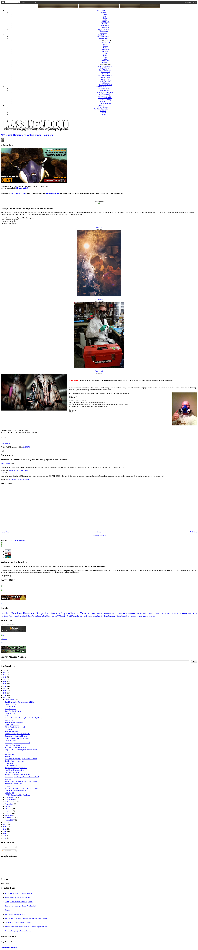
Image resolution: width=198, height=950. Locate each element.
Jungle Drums (18, 616)
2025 (5, 670)
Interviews (103, 33)
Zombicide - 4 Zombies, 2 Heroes (16, 736)
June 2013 (8, 808)
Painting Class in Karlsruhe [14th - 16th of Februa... (22, 781)
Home (99, 532)
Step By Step (105, 22)
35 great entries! (22, 188)
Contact (103, 113)
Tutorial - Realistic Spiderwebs (15, 914)
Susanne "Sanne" (105, 77)
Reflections (152, 616)
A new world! (9, 763)
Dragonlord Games (19, 193)
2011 (5, 824)
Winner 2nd (99, 299)
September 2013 (10, 802)
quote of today (9, 720)
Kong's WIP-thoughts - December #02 (17, 734)
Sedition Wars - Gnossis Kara (14, 761)
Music (83, 613)
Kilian (105, 55)
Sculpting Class (105, 101)
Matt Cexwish (105, 83)
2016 (5, 691)
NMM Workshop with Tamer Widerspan (18, 897)
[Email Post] (2, 451)
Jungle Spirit (27, 616)
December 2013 (10, 700)
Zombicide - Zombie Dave (13, 784)
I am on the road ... (11, 740)
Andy (105, 44)
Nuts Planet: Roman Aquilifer (14, 770)
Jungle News (187, 613)
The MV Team (103, 38)
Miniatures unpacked (173, 613)
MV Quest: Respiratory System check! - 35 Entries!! (22, 788)
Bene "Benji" (105, 74)
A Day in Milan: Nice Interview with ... (18, 738)
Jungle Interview (98, 616)
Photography (105, 25)
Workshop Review (94, 613)
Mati (2, 472)
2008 (5, 831)
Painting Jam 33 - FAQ (12, 725)
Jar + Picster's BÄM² (105, 98)
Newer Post (4, 532)
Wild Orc (8, 779)
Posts (5, 847)
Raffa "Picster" (105, 68)
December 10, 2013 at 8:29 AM (18, 479)
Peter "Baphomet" (105, 70)
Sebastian (105, 62)
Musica (90, 616)
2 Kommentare (6, 443)
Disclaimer (13, 947)
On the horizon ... (10, 713)
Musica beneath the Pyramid (14, 722)
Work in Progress (60, 613)
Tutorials (103, 12)
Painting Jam (41, 616)
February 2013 (10, 818)
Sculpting (105, 23)
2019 (5, 684)
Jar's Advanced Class (105, 96)
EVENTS (101, 105)
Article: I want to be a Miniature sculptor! (18, 922)
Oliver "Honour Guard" (105, 66)
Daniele (105, 46)
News (11, 616)
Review (34, 616)
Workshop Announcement (150, 613)
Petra (105, 59)
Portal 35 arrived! (10, 704)
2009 (5, 829)
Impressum (5, 947)
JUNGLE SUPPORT (101, 109)
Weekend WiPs (10, 754)
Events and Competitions (36, 613)
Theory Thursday (143, 616)
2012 (5, 822)
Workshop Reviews (103, 90)
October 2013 (9, 799)
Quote (6, 616)
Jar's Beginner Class (105, 94)
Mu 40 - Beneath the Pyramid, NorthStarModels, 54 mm (23, 718)
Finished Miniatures (11, 613)
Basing (105, 18)
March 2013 (9, 815)
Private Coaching (105, 100)
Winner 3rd (99, 371)
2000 (5, 833)
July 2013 (8, 806)
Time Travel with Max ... (13, 711)
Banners (103, 114)
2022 (5, 677)
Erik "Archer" (105, 72)
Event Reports (103, 107)
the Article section (52, 193)
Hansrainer (105, 49)
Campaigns (111, 616)
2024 (5, 672)
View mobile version (99, 535)
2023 (5, 675)
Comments (7, 851)
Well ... (7, 752)
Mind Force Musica (11, 731)
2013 (5, 697)
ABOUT (101, 35)
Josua (105, 53)
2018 (5, 686)
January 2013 (9, 820)
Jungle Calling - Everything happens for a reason (21, 750)
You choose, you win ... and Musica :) (17, 743)
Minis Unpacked (103, 29)
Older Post (193, 532)
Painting (105, 20)
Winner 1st (99, 227)
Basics (105, 16)
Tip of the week (82, 616)
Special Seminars (105, 103)
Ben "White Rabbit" (105, 85)
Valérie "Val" (105, 79)
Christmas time (10, 706)
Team (106, 616)
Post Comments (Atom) (17, 540)
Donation (103, 111)
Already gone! (9, 793)
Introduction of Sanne (12, 772)
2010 (5, 827)
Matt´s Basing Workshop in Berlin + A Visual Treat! (22, 777)
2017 (5, 688)
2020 (5, 681)
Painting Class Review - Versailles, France (18, 902)
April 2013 (8, 813)
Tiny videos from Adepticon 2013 (16, 768)
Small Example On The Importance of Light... (20, 702)
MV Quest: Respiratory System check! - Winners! (27, 135)
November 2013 (10, 797)
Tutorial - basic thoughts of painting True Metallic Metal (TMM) (26, 918)
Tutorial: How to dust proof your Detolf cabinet (20, 906)
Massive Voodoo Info (130, 613)
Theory (105, 14)
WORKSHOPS (101, 87)
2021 (5, 679)
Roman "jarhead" (105, 42)
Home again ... (10, 729)
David (105, 48)
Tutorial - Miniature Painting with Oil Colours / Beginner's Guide (26, 927)
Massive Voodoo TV (53, 616)
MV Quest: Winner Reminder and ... (17, 747)
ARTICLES (101, 10)
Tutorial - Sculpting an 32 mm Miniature (18, 931)
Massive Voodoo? (103, 36)
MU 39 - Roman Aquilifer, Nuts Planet (17, 795)
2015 (5, 693)
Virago (7, 715)
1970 (5, 838)
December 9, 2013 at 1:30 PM (18, 471)
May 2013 (8, 811)
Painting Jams (103, 31)
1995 (5, 836)
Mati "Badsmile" (105, 81)
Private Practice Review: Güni (15, 727)
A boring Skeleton (11, 765)
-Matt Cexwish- (6, 464)
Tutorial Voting (72, 616)
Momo (105, 57)
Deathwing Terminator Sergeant (15, 790)
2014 (5, 695)
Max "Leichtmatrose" (105, 75)
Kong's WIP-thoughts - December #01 (17, 774)
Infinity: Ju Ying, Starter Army (15, 745)
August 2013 (9, 804)
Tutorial (75, 613)
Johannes (105, 51)
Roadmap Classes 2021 (103, 88)
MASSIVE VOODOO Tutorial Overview (18, 893)
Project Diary (125, 616)
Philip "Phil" (105, 61)
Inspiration (105, 27)
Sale (162, 613)
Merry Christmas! (10, 709)
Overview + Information (105, 92)
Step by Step (116, 613)
